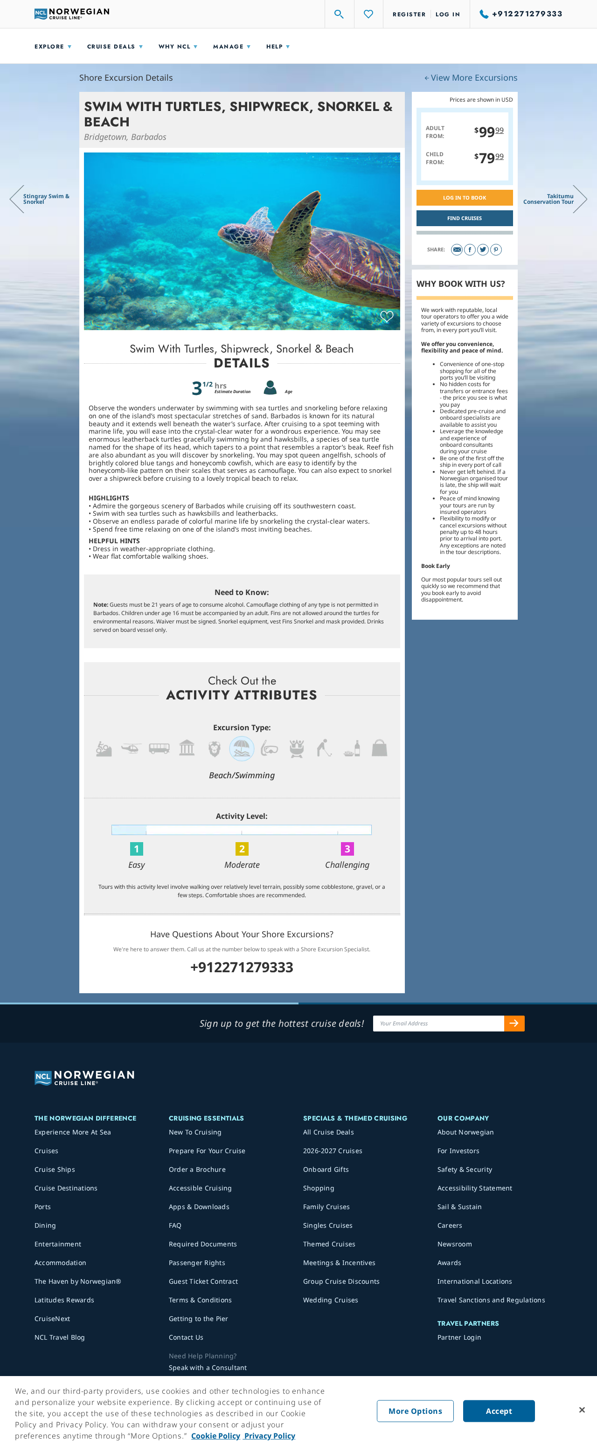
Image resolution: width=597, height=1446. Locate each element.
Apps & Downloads (199, 1206)
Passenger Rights (197, 1262)
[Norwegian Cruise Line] (72, 14)
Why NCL (175, 46)
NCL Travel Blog (60, 1337)
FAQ (175, 1225)
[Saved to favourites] (387, 317)
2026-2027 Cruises (332, 1150)
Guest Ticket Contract (203, 1281)
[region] (298, 1411)
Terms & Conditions (200, 1299)
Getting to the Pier (199, 1318)
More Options (415, 1411)
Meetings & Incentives (339, 1262)
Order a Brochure (197, 1169)
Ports (43, 1206)
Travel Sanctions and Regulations (491, 1299)
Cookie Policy (215, 1436)
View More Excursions (474, 77)
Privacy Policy (269, 1436)
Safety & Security (464, 1169)
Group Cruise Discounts (341, 1281)
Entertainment (58, 1243)
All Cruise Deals (328, 1132)
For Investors (458, 1150)
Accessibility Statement (475, 1187)
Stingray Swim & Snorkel (46, 199)
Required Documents (203, 1243)
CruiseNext (52, 1318)
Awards (449, 1262)
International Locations (475, 1281)
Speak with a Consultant (208, 1367)
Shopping (318, 1187)
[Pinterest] (496, 250)
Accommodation (60, 1262)
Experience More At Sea (73, 1132)
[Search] (339, 14)
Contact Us (186, 1337)
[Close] (582, 1410)
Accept (499, 1411)
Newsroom (454, 1243)
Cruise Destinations (66, 1187)
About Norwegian (465, 1132)
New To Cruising (195, 1132)
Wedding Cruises (331, 1299)
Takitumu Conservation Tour (548, 199)
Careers (450, 1225)
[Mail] (457, 250)
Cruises (47, 1150)
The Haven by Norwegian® (78, 1281)
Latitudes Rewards (64, 1299)
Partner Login (459, 1337)
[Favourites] (368, 14)
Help (274, 46)
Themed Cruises (329, 1243)
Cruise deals (111, 46)
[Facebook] (470, 250)
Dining (45, 1225)
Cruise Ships (55, 1169)
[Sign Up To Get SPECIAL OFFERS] (514, 1023)
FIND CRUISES (464, 217)
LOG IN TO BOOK (464, 197)
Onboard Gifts (326, 1169)
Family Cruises (326, 1206)
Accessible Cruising (200, 1187)
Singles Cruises (328, 1225)
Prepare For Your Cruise (207, 1150)
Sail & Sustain (459, 1206)
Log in (448, 14)
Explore (49, 46)
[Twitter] (483, 250)
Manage (228, 46)
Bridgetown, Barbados (125, 136)
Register (409, 14)
